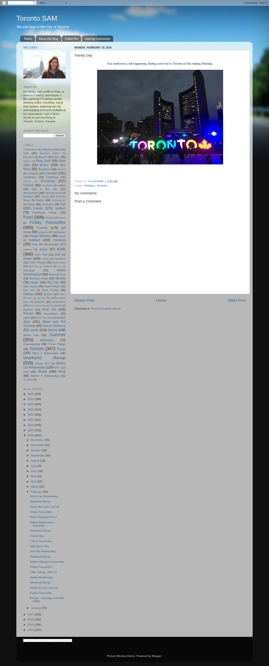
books (44, 165)
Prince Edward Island (39, 305)
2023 (31, 409)
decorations (30, 192)
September (38, 455)
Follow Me (71, 38)
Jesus (43, 249)
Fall (63, 204)
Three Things (57, 344)
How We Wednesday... (44, 551)
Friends (42, 227)
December (38, 439)
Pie (48, 298)
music (34, 282)
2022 (31, 414)
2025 (31, 399)
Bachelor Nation (50, 153)
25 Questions (30, 149)
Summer (102, 185)
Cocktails (47, 185)
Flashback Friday (44, 212)
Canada (51, 173)
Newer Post (84, 300)
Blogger (156, 656)
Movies (61, 278)
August (35, 460)
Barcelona (28, 157)
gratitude (43, 232)
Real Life (49, 309)
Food (28, 217)
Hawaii (62, 236)
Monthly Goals (39, 278)
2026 (31, 394)
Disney (45, 196)
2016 (31, 619)
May (34, 476)
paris (63, 294)
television (47, 340)
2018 (31, 435)
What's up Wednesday (44, 496)
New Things (52, 286)
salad (26, 317)
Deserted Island (53, 193)
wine (26, 371)
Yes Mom (28, 379)
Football (49, 217)
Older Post (237, 300)
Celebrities (29, 177)
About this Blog (48, 38)
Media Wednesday (41, 577)
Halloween (59, 232)
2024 (31, 404)
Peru (29, 298)
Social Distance (54, 325)
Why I (57, 367)
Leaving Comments (97, 38)
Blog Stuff (43, 160)
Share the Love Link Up (44, 506)
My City (52, 282)
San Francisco (44, 317)
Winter (42, 371)
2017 (31, 614)
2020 (31, 425)
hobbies (34, 240)
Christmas (48, 181)
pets (39, 298)
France (62, 217)
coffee (62, 185)
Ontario (28, 294)
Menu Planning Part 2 (43, 517)
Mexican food (57, 274)
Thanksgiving (31, 344)
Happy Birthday (40, 236)
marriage (28, 270)
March (35, 486)
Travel (61, 349)
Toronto (37, 348)
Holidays (89, 185)
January (36, 607)
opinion (48, 294)
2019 (31, 430)
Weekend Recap (44, 357)
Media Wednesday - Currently (42, 524)
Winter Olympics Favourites (47, 561)
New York (29, 290)
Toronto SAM (36, 18)
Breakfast (44, 169)
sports (34, 330)
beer (56, 157)
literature (60, 258)
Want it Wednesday (45, 353)
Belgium (27, 161)
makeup (48, 266)
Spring (52, 330)
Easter (40, 200)
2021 (31, 419)
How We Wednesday (45, 244)
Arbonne (47, 149)
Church (28, 185)
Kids (61, 248)
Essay (31, 204)
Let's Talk (41, 254)
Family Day (37, 535)
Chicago (27, 181)
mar (60, 266)
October (36, 450)
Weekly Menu (42, 363)
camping (32, 173)
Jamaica (27, 249)
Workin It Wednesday (45, 375)
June (34, 471)
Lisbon (45, 258)
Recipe (28, 313)
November (38, 445)
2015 (31, 624)
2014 (31, 630)
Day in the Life (44, 189)
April (34, 481)
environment (59, 200)
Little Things (37, 262)
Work (62, 371)
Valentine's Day (39, 546)
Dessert (28, 196)
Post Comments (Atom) (106, 308)
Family (38, 208)
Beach (43, 157)
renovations (51, 313)
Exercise (47, 204)
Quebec (58, 305)
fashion (60, 208)
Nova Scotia (50, 290)
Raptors (28, 309)
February (37, 491)
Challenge (52, 177)
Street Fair (31, 335)
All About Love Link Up (44, 587)
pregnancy (59, 301)
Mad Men (33, 266)
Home (28, 38)
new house (30, 286)
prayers (39, 301)
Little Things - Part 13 (43, 572)
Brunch (62, 169)
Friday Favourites (48, 222)
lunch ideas (59, 262)
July (33, 466)
